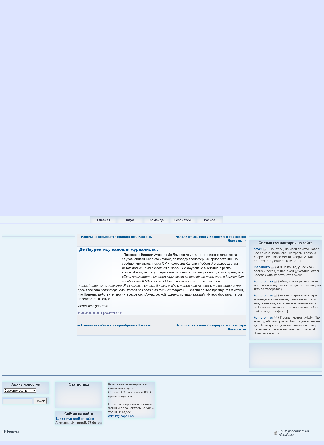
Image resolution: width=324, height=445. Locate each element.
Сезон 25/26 (183, 219)
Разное (209, 219)
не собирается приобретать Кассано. (114, 236)
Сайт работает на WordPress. (293, 432)
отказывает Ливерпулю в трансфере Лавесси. (211, 238)
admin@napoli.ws (121, 416)
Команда (156, 219)
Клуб (130, 219)
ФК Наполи (10, 431)
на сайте (74, 418)
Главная (103, 219)
